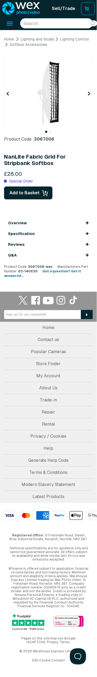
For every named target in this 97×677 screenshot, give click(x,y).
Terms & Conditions (48, 472)
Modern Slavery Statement (48, 484)
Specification (21, 234)
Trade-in (48, 399)
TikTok (74, 300)
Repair (48, 412)
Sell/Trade (63, 8)
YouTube (48, 300)
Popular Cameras (48, 351)
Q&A (12, 255)
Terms (65, 642)
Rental (48, 424)
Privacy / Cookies (48, 436)
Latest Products (48, 496)
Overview (17, 223)
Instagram (61, 300)
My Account (48, 375)
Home (48, 327)
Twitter (23, 300)
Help (48, 448)
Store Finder (48, 363)
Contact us (48, 339)
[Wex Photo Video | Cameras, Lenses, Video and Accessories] (21, 8)
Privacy (52, 642)
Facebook (36, 300)
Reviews (16, 244)
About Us (48, 387)
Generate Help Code (48, 460)
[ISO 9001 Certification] (68, 621)
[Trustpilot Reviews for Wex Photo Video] (28, 621)
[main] (48, 157)
